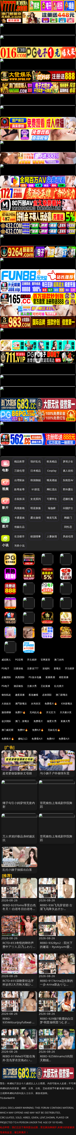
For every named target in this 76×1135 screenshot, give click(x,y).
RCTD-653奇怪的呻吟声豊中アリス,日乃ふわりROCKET (18, 946)
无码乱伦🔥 (36, 712)
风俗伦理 (68, 536)
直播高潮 (50, 677)
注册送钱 (18, 668)
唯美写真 (52, 517)
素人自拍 (68, 470)
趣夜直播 (20, 694)
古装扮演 (19, 499)
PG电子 (6, 668)
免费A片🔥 (38, 730)
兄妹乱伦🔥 (54, 730)
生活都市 (19, 536)
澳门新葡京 (62, 694)
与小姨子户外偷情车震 (55, 773)
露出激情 (35, 517)
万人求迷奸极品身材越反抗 (19, 838)
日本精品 (35, 470)
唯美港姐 (52, 480)
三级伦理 (19, 470)
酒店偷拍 (18, 686)
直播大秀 (65, 721)
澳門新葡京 (21, 703)
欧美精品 (52, 461)
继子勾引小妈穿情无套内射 (19, 804)
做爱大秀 (52, 721)
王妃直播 (45, 686)
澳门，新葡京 (22, 721)
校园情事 (35, 536)
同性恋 (68, 527)
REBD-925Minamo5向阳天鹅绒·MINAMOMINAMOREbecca (56, 1061)
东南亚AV (68, 480)
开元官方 (51, 712)
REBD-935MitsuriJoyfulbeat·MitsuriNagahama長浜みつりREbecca (19, 1024)
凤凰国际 (20, 677)
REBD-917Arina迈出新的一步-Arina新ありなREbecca (56, 984)
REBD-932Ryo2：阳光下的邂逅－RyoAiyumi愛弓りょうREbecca (56, 946)
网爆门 (68, 517)
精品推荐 (19, 461)
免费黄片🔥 (8, 738)
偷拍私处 (6, 694)
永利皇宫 (36, 703)
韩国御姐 (35, 480)
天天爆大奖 (66, 712)
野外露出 (68, 489)
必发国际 (47, 694)
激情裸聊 (6, 712)
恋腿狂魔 (68, 499)
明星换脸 (35, 508)
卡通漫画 (19, 517)
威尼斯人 (6, 659)
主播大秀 (32, 686)
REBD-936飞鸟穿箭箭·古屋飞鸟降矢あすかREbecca (56, 908)
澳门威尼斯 (7, 730)
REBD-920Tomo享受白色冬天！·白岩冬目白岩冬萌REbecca (19, 908)
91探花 (36, 489)
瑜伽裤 (52, 508)
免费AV (51, 738)
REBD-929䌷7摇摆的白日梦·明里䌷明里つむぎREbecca (56, 1022)
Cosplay (52, 470)
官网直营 (45, 659)
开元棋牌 (32, 659)
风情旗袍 (19, 508)
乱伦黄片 (59, 686)
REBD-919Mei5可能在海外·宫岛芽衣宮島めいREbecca (19, 1060)
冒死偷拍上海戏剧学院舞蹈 (56, 804)
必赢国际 (6, 677)
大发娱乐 (6, 703)
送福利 (45, 668)
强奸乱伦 (35, 461)
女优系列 (35, 499)
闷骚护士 (68, 508)
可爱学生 (52, 499)
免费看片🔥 (51, 703)
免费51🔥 (20, 712)
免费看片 (38, 721)
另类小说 (19, 545)
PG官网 (19, 659)
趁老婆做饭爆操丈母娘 (17, 773)
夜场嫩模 (33, 694)
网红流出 (52, 489)
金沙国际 (6, 721)
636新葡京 (66, 703)
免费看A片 (37, 738)
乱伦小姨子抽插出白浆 (17, 870)
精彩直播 (64, 677)
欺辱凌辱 (19, 489)
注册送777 (32, 668)
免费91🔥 (23, 730)
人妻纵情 (52, 536)
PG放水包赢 (35, 677)
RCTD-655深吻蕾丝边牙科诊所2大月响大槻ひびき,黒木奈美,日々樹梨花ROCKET (18, 986)
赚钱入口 (23, 738)
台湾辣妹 (19, 480)
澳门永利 (59, 659)
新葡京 (57, 668)
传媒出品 (19, 527)
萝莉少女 (68, 461)
